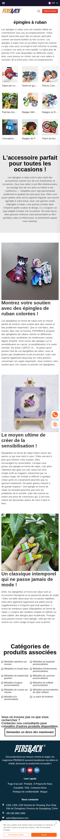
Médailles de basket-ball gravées (16, 676)
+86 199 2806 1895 (15, 813)
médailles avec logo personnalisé (37, 191)
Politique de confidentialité (26, 792)
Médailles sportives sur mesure (15, 662)
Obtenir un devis (50, 11)
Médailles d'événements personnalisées (45, 669)
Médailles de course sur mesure (16, 690)
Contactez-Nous (39, 788)
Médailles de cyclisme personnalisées (44, 676)
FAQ (27, 788)
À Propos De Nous (43, 784)
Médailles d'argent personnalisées (13, 683)
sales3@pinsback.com (17, 818)
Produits (28, 784)
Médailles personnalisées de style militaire (45, 690)
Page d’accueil (15, 784)
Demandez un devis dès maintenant (30, 732)
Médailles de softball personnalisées (43, 683)
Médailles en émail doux (16, 668)
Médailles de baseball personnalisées (44, 662)
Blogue (43, 792)
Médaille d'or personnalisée (11, 697)
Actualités (18, 788)
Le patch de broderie (43, 696)
